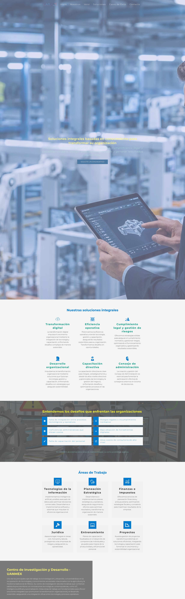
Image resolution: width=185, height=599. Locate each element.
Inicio (63, 4)
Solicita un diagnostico (92, 162)
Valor (87, 4)
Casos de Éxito (117, 4)
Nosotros (75, 4)
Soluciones (99, 4)
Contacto (135, 4)
